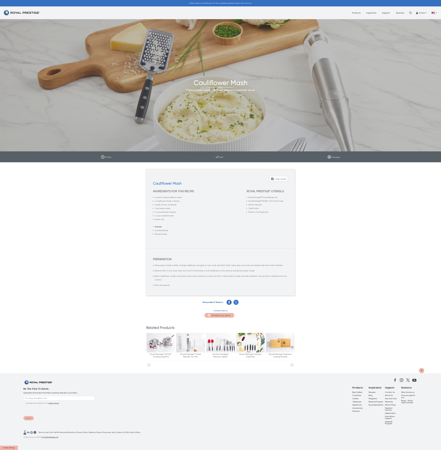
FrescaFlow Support (389, 417)
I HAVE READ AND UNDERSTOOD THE (36, 403)
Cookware (356, 395)
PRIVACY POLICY (54, 403)
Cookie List (120, 432)
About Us (389, 395)
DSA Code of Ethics (132, 432)
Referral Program (376, 402)
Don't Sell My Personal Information (62, 432)
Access (422, 13)
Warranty (389, 402)
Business (400, 13)
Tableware (356, 402)
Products (356, 13)
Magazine (373, 399)
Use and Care (391, 399)
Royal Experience (376, 405)
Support (386, 13)
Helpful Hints (390, 413)
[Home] (21, 13)
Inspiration (371, 13)
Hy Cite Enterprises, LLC (50, 437)
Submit (28, 418)
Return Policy (390, 405)
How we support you (408, 396)
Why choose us (408, 392)
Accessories (357, 408)
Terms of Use (43, 432)
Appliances (357, 405)
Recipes (372, 392)
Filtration (356, 411)
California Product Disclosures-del (101, 432)
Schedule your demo (220, 315)
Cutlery (355, 399)
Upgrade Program (388, 423)
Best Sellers (357, 392)
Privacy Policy (82, 432)
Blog (370, 395)
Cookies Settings (9, 448)
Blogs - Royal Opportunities (407, 402)
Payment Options (388, 409)
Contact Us (390, 392)
